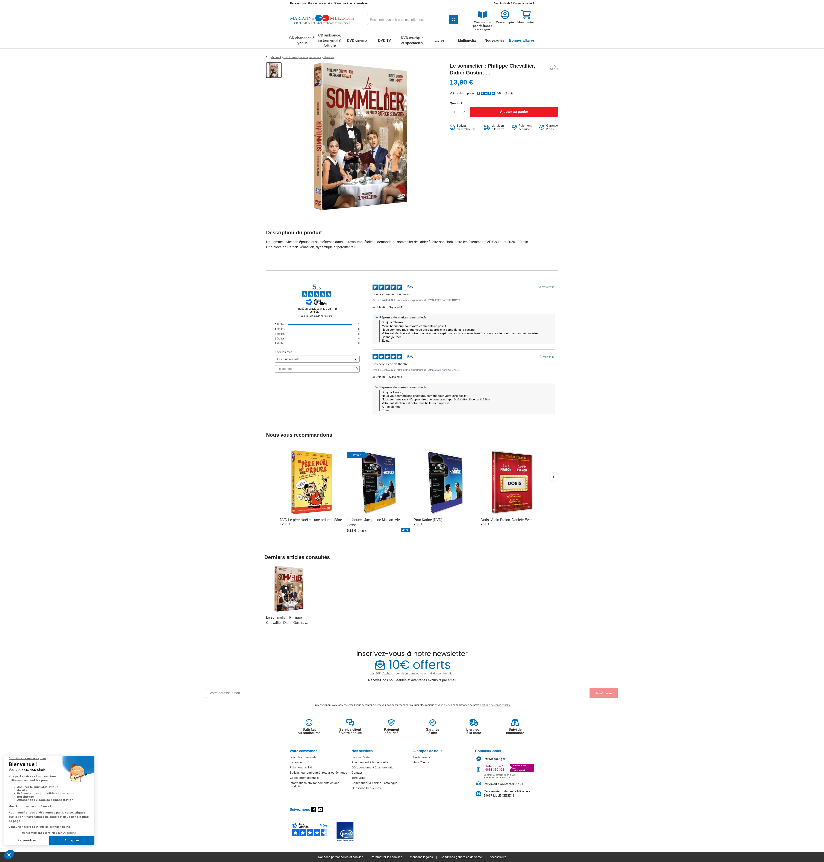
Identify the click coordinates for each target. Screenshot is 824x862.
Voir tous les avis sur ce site (317, 316)
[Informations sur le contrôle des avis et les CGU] (336, 309)
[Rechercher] (453, 19)
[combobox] (413, 20)
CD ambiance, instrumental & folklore (330, 40)
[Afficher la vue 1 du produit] (274, 70)
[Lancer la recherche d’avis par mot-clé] (357, 369)
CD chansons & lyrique (302, 40)
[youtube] (320, 809)
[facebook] (313, 809)
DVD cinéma (357, 40)
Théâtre (328, 57)
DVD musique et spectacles (412, 40)
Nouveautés (494, 40)
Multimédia (467, 40)
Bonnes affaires (522, 40)
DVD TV (384, 40)
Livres (440, 40)
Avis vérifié (548, 287)
